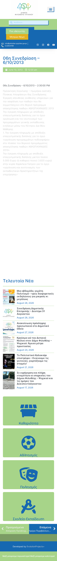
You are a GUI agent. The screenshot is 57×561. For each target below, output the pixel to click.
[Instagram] (43, 45)
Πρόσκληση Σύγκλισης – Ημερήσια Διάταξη (27, 91)
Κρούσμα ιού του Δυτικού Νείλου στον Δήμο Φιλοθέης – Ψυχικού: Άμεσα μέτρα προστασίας (34, 342)
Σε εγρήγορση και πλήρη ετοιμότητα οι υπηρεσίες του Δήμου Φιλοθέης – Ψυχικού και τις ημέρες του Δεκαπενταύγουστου (35, 378)
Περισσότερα (28, 418)
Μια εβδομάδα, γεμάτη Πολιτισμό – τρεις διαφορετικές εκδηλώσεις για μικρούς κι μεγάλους (35, 295)
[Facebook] (48, 45)
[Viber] (37, 45)
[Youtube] (53, 45)
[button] (50, 9)
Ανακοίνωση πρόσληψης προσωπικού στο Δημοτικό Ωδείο (33, 326)
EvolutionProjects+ (35, 546)
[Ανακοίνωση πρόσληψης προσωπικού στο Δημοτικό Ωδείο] (9, 328)
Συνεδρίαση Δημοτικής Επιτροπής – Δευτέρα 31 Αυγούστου (31, 311)
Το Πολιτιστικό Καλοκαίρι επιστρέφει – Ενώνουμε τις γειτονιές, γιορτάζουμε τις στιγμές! (33, 359)
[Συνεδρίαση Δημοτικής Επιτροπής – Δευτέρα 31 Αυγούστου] (9, 313)
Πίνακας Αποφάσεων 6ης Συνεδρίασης (24, 94)
